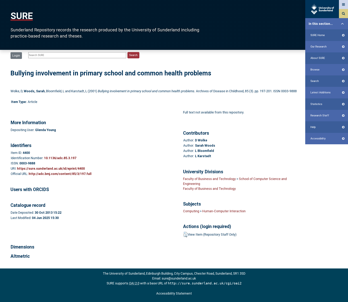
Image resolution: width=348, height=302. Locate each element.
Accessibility (318, 138)
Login (16, 55)
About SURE (317, 58)
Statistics (316, 104)
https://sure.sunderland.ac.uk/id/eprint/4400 (51, 168)
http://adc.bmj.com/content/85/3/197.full (60, 174)
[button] (185, 234)
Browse (315, 69)
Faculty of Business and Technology (209, 179)
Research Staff (319, 115)
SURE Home (317, 35)
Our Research (318, 46)
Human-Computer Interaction (224, 211)
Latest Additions (320, 92)
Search (314, 81)
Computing (191, 211)
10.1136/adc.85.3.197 (60, 158)
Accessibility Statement (174, 293)
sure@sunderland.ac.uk (179, 278)
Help (313, 127)
